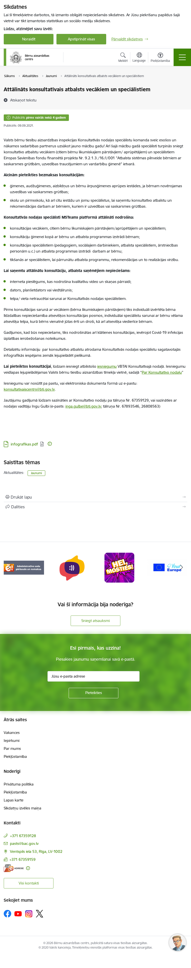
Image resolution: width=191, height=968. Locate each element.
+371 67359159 (22, 859)
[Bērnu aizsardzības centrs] (29, 57)
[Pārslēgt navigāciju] (182, 57)
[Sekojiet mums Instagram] (29, 913)
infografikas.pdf (24, 444)
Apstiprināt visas (81, 39)
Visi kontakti (29, 883)
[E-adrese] (14, 868)
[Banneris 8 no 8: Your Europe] (167, 567)
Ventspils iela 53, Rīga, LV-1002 (36, 851)
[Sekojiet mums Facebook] (7, 913)
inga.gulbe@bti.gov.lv (83, 406)
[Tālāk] (181, 567)
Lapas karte (13, 800)
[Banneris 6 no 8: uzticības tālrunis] (72, 567)
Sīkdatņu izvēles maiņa (22, 808)
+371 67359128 (23, 835)
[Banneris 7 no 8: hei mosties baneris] (119, 567)
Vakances (12, 732)
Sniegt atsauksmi (95, 620)
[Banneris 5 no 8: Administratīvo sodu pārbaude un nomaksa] (24, 567)
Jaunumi (36, 473)
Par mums (12, 748)
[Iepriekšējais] (9, 567)
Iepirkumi (11, 740)
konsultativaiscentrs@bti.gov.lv (29, 389)
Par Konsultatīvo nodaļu (162, 372)
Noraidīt (28, 39)
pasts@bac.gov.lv (24, 843)
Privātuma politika (19, 784)
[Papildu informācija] (50, 444)
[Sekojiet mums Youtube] (18, 913)
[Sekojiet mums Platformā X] (39, 913)
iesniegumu (107, 366)
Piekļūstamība (15, 756)
